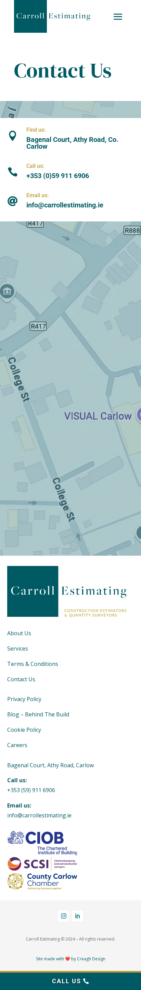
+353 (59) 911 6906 (31, 790)
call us (66, 981)
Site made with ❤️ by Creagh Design (70, 959)
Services (17, 648)
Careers (17, 745)
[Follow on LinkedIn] (77, 916)
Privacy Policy (24, 699)
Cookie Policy (24, 729)
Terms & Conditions (32, 664)
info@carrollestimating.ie (39, 815)
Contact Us (21, 679)
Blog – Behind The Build (38, 714)
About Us (19, 633)
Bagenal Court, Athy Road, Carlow (50, 765)
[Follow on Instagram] (63, 916)
